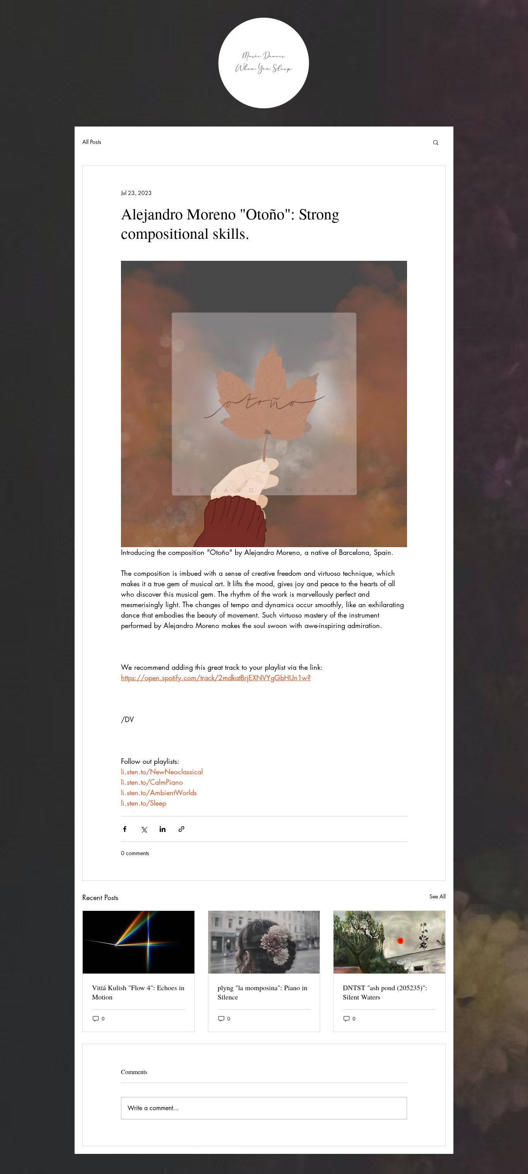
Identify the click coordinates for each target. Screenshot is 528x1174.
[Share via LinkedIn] (162, 829)
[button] (435, 142)
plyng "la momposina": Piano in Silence (262, 992)
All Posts (91, 141)
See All (437, 896)
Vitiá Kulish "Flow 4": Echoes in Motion (138, 992)
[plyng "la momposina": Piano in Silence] (264, 942)
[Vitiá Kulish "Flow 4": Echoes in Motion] (138, 942)
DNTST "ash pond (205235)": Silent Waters (385, 992)
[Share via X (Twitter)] (143, 829)
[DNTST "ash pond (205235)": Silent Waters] (389, 942)
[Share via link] (181, 829)
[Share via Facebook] (124, 829)
